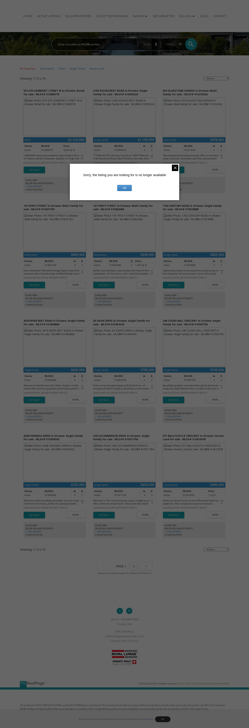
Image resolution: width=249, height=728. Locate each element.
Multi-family (47, 68)
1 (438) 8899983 (33, 186)
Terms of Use (147, 719)
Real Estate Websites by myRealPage (211, 683)
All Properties (28, 68)
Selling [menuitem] (185, 16)
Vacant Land (97, 68)
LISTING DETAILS (34, 170)
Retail (62, 68)
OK (163, 719)
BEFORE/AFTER (163, 16)
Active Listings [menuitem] (49, 16)
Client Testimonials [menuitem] (112, 16)
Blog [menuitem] (204, 16)
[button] (120, 611)
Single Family (77, 68)
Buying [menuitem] (138, 16)
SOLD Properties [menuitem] (78, 16)
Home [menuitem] (27, 16)
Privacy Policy (185, 683)
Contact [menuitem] (220, 16)
